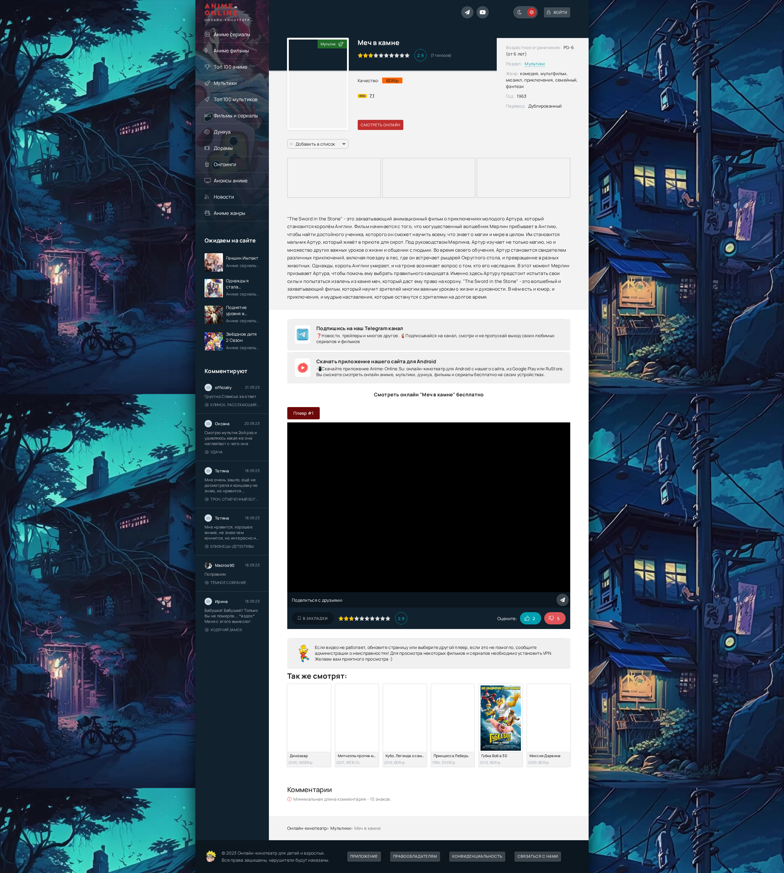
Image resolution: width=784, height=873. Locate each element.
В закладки (315, 618)
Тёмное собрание (228, 582)
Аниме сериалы (232, 34)
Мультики (225, 83)
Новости (224, 196)
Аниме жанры (229, 213)
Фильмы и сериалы (236, 115)
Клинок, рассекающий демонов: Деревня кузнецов (235, 404)
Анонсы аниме (230, 180)
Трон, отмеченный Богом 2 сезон (235, 499)
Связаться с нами (538, 856)
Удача (216, 452)
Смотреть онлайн (380, 125)
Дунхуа (222, 131)
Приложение (364, 856)
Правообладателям (415, 856)
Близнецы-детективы (232, 546)
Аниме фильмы (231, 50)
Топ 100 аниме (230, 66)
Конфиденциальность (477, 856)
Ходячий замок (226, 629)
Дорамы (223, 148)
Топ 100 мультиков (236, 99)
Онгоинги (225, 164)
